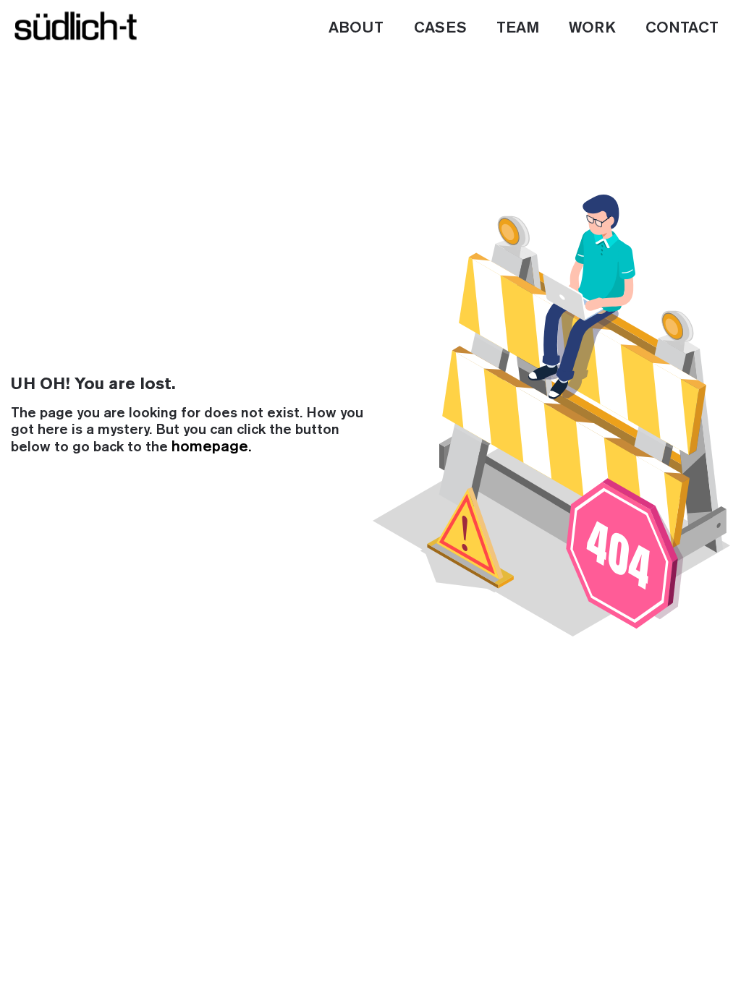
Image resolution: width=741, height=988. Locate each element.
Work (592, 28)
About (356, 28)
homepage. (211, 446)
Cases (440, 28)
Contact (682, 28)
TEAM (517, 28)
